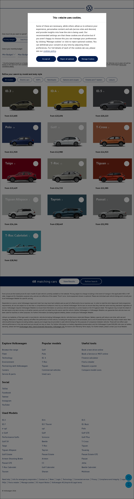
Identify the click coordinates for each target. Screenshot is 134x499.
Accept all (46, 59)
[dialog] (67, 249)
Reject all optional (67, 59)
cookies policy (49, 51)
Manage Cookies (88, 59)
